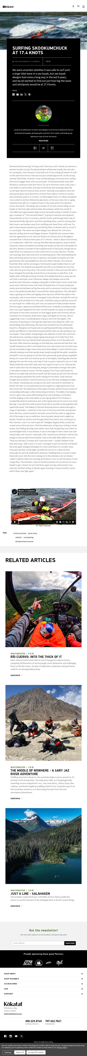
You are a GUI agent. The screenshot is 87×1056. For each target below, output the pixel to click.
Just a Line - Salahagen (30, 893)
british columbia (19, 533)
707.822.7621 (53, 1021)
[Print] (21, 94)
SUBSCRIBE (70, 943)
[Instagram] (52, 149)
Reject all (20, 1052)
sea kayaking (28, 537)
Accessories (10, 984)
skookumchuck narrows (24, 541)
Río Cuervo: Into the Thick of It (36, 657)
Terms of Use (38, 1042)
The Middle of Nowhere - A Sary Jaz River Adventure (40, 772)
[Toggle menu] (83, 7)
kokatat (19, 537)
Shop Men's (10, 974)
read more (43, 141)
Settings (7, 1052)
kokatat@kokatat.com (13, 1014)
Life (6, 989)
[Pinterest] (29, 94)
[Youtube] (16, 1036)
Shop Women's (11, 979)
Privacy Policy (48, 1042)
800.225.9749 (33, 1021)
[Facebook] (13, 94)
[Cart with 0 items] (78, 6)
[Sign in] (73, 6)
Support (8, 994)
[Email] (17, 94)
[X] (25, 94)
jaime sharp (32, 533)
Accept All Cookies (36, 1052)
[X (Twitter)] (43, 149)
